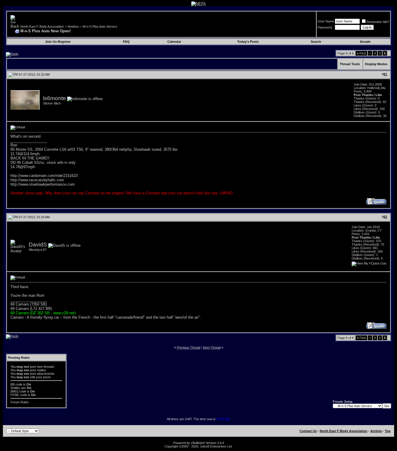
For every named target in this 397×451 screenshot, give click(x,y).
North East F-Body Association (42, 26)
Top (388, 431)
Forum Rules (19, 402)
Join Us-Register (58, 41)
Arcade (365, 41)
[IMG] (14, 391)
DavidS (38, 245)
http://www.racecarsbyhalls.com (37, 180)
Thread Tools (350, 64)
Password (325, 27)
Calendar (174, 41)
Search (316, 41)
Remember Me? (377, 22)
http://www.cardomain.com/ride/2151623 (44, 175)
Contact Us (308, 431)
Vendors (73, 26)
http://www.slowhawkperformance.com (42, 184)
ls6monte (54, 98)
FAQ (126, 41)
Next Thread (212, 347)
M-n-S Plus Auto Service (100, 26)
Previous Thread (188, 347)
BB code (16, 384)
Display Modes (376, 64)
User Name (326, 21)
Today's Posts (248, 41)
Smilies (15, 388)
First (361, 53)
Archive (376, 431)
